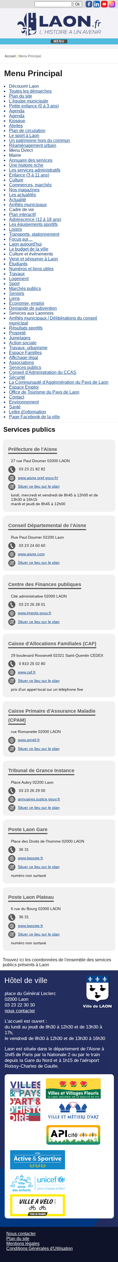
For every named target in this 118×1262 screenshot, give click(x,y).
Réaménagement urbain (32, 145)
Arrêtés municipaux (28, 204)
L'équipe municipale (28, 101)
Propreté (17, 333)
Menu (59, 41)
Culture (16, 180)
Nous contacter (21, 1233)
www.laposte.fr (30, 858)
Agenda (16, 111)
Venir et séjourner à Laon (33, 259)
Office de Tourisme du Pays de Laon (44, 392)
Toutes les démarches (30, 91)
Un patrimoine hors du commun (39, 140)
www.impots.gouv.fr (34, 613)
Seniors (16, 293)
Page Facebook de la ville (34, 416)
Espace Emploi (24, 387)
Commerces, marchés (30, 185)
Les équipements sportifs (33, 224)
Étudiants (18, 264)
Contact (16, 397)
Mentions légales (23, 1243)
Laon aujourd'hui (25, 244)
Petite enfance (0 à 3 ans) (34, 106)
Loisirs (15, 229)
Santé (15, 407)
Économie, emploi (26, 303)
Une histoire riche (26, 165)
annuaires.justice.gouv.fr (39, 799)
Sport (14, 283)
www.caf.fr (27, 672)
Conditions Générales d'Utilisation (39, 1248)
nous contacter (20, 1010)
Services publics (25, 367)
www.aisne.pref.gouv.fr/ (38, 478)
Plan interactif (22, 214)
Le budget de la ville (28, 249)
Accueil (10, 56)
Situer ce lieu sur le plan (39, 486)
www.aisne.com (31, 554)
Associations (21, 362)
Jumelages (19, 338)
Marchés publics (25, 288)
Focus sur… (21, 239)
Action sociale (22, 342)
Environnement (24, 402)
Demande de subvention (33, 308)
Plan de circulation (27, 130)
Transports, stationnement (34, 234)
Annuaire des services (30, 160)
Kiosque (17, 120)
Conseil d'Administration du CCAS (42, 372)
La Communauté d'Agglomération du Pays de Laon (58, 382)
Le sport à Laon (24, 135)
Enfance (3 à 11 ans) (29, 175)
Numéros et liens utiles (31, 268)
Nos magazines (24, 189)
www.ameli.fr (29, 740)
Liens (14, 298)
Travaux (17, 273)
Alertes (16, 125)
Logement (19, 278)
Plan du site (20, 96)
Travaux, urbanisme (28, 347)
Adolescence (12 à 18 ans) (35, 219)
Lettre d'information (27, 412)
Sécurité (17, 377)
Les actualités (22, 194)
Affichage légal (23, 357)
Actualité (17, 199)
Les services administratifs (34, 170)
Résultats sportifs (26, 328)
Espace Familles (25, 352)
